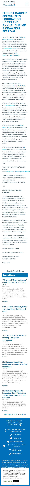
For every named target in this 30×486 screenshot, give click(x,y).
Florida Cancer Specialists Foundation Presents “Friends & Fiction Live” (14, 364)
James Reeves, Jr (14, 55)
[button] (26, 3)
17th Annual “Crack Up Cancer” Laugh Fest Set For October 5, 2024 (14, 282)
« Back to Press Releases (15, 271)
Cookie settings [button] (8, 481)
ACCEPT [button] (16, 481)
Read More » (5, 301)
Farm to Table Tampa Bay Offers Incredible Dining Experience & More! (14, 309)
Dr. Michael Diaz (10, 105)
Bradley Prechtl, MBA (19, 86)
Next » (24, 414)
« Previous (7, 414)
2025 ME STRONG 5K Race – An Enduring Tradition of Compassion (14, 337)
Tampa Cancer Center (10, 48)
